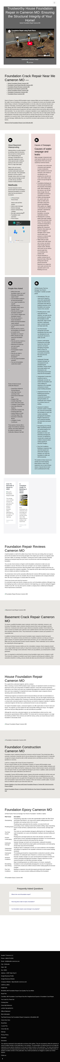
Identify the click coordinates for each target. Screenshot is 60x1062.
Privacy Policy (4, 1034)
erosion (47, 195)
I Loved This (4, 1026)
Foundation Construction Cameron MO (18, 92)
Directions (3, 1037)
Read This (4, 993)
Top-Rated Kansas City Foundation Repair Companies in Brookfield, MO (20, 1017)
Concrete (40, 165)
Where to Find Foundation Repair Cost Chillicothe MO (19, 122)
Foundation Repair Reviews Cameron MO (18, 87)
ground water (15, 161)
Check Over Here (5, 1020)
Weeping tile (41, 216)
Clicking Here (4, 1002)
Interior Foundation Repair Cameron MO (18, 83)
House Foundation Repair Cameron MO (18, 90)
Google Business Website (8, 979)
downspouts (47, 197)
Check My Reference (6, 1005)
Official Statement (5, 1011)
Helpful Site (4, 987)
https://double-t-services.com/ (19, 981)
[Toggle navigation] (54, 2)
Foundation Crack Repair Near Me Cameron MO (20, 85)
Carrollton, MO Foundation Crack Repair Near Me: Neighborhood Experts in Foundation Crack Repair (27, 996)
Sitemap (3, 1031)
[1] (23, 212)
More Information (5, 1014)
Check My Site (5, 1029)
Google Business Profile (7, 976)
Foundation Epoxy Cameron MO (16, 94)
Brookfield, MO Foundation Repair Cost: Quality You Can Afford (17, 990)
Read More (4, 1023)
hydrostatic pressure (13, 169)
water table (19, 164)
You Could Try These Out (7, 999)
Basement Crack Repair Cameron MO (17, 88)
